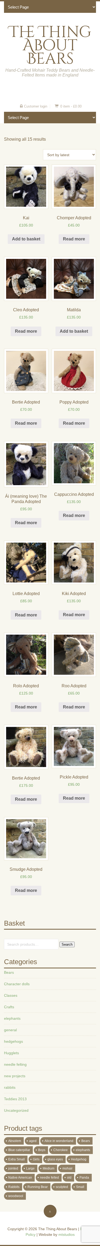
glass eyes (55, 1159)
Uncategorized (16, 1110)
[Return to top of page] (50, 1211)
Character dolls (17, 984)
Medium (48, 1168)
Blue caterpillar (19, 1150)
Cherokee (60, 1150)
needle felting (15, 1064)
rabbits (9, 1087)
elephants (12, 1018)
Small (80, 1187)
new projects (14, 1076)
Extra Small (16, 1159)
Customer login (35, 106)
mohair (67, 1168)
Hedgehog (78, 1159)
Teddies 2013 (15, 1099)
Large (30, 1168)
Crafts (9, 1007)
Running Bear (37, 1187)
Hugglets (11, 1053)
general (10, 1030)
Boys (41, 1150)
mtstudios (66, 1234)
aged (33, 1141)
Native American (20, 1177)
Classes (10, 995)
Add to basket (26, 239)
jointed (13, 1168)
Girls (36, 1159)
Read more (74, 239)
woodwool (15, 1196)
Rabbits (13, 1187)
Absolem (14, 1141)
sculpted (62, 1187)
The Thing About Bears (50, 46)
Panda (84, 1177)
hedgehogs (13, 1041)
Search (67, 944)
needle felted (49, 1177)
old (69, 1177)
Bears (9, 972)
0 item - (71, 106)
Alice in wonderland (59, 1141)
